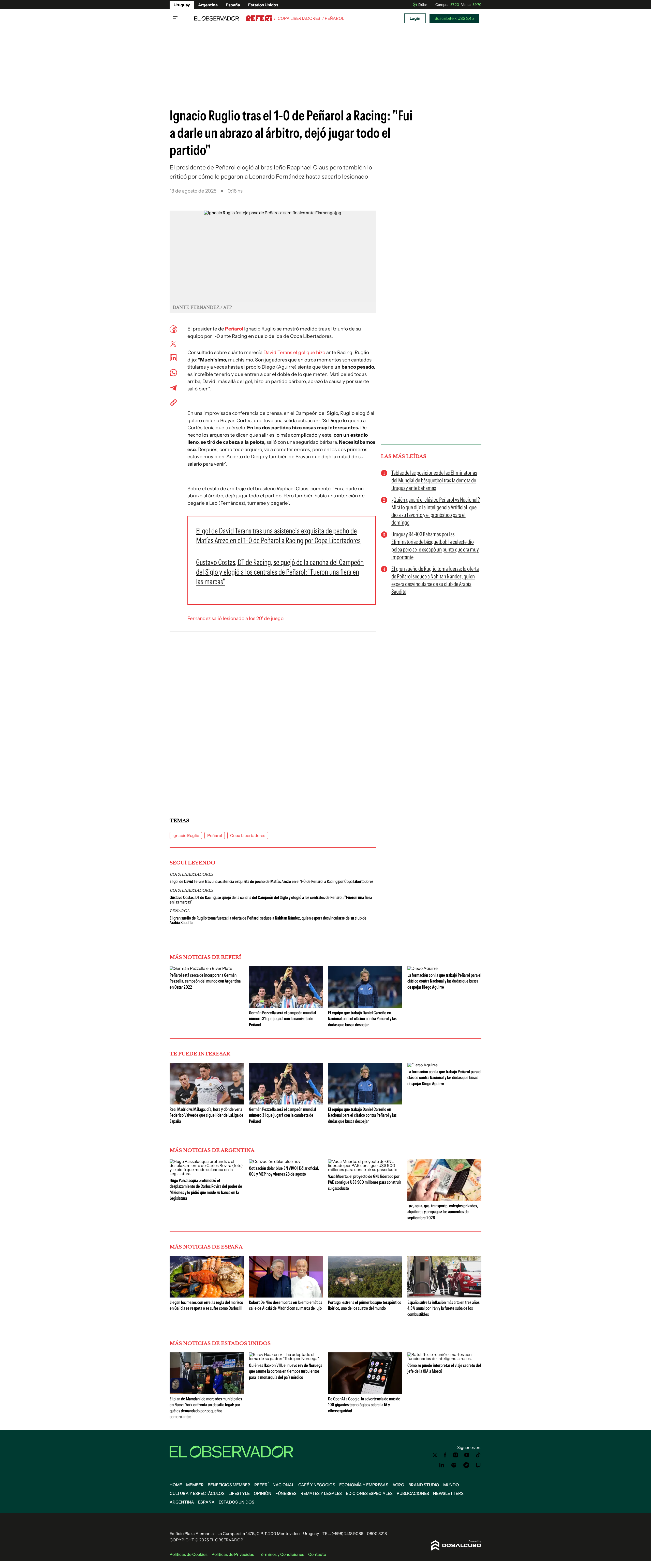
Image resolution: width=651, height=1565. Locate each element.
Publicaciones (413, 1493)
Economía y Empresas (363, 1484)
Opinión (262, 1493)
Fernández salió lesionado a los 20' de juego (235, 618)
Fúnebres (286, 1493)
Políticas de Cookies (189, 1554)
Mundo (451, 1484)
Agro (398, 1484)
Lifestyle (239, 1493)
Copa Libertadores (299, 18)
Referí (261, 1484)
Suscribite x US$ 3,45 (454, 18)
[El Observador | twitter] (435, 1455)
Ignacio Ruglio (185, 835)
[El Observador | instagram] (455, 1455)
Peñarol (234, 329)
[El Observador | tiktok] (478, 1455)
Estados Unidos (263, 4)
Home (176, 1484)
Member (195, 1484)
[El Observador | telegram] (466, 1465)
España (233, 4)
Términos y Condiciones (281, 1554)
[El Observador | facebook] (445, 1455)
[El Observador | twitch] (478, 1465)
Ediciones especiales (369, 1493)
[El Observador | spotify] (454, 1465)
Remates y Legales (321, 1493)
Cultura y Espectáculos (197, 1493)
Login (415, 18)
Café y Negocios (316, 1484)
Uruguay (182, 4)
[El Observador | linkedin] (442, 1465)
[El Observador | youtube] (466, 1455)
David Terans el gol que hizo (294, 352)
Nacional (283, 1484)
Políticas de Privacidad (233, 1554)
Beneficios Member (229, 1484)
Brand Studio (423, 1484)
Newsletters (448, 1493)
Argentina (208, 4)
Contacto (317, 1554)
